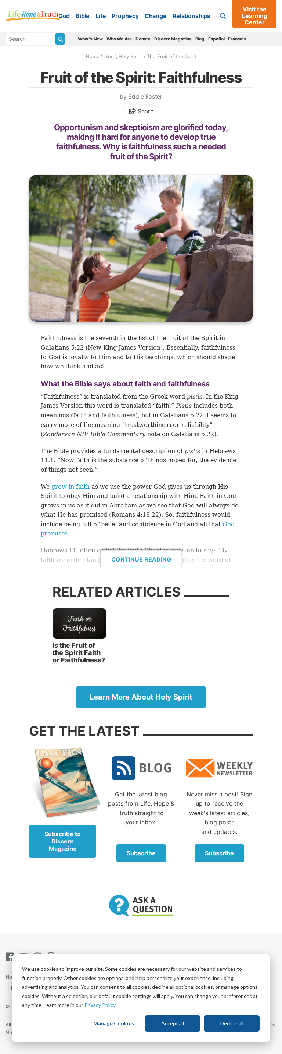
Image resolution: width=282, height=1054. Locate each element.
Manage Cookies (113, 1023)
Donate (143, 39)
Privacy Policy (99, 1005)
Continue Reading (141, 559)
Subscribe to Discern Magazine (62, 841)
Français (237, 39)
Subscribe (141, 853)
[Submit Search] (60, 39)
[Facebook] (11, 956)
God (64, 16)
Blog (200, 39)
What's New (90, 39)
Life (100, 16)
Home (93, 56)
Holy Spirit (130, 56)
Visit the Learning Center (254, 16)
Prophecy (125, 16)
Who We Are (119, 39)
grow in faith (70, 486)
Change (156, 16)
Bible (83, 16)
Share (144, 111)
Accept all (172, 1023)
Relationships (191, 16)
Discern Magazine (173, 39)
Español (216, 39)
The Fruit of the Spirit (171, 56)
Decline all (231, 1023)
